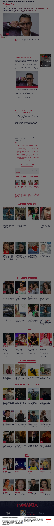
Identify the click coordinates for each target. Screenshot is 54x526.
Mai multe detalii (17, 519)
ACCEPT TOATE (48, 519)
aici (22, 522)
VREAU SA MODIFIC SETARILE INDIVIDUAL (48, 522)
